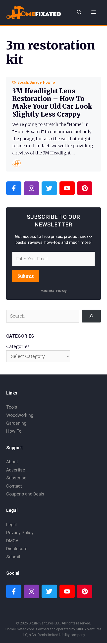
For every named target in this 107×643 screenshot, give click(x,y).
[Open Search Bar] (79, 12)
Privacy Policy (20, 532)
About (12, 461)
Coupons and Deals (25, 493)
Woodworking (19, 415)
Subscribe (16, 477)
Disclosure (16, 548)
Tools (11, 407)
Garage (35, 82)
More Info (47, 291)
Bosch (22, 82)
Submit (25, 276)
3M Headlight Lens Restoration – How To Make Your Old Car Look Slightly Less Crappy (52, 102)
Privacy (61, 291)
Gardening (16, 423)
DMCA (12, 540)
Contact (14, 486)
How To (49, 82)
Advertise (15, 469)
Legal (11, 524)
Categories (18, 346)
